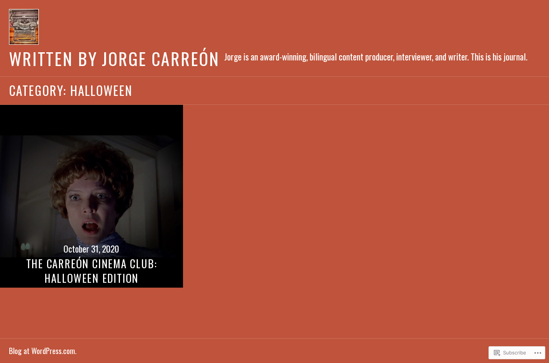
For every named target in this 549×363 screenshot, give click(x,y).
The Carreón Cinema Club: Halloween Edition (91, 271)
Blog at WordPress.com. (43, 350)
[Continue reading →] (91, 196)
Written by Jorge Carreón (114, 58)
